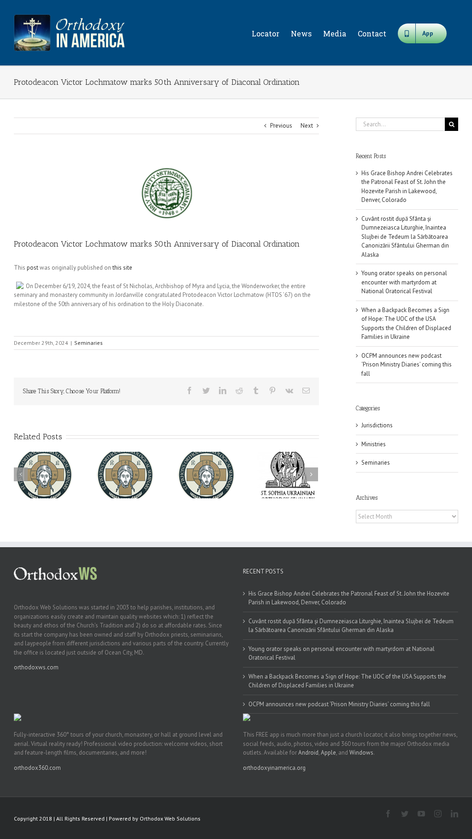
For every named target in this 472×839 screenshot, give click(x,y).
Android (308, 752)
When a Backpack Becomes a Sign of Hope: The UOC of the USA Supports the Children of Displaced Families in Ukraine (347, 681)
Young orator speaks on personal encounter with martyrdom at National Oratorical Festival (404, 282)
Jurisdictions (377, 425)
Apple (328, 752)
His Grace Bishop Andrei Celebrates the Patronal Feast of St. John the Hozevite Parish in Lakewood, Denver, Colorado (348, 598)
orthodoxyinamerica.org (274, 768)
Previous (281, 126)
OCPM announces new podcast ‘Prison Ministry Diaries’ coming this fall (406, 365)
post (32, 268)
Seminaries (88, 342)
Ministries (373, 444)
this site (122, 268)
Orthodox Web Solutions (170, 818)
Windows (361, 752)
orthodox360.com (37, 768)
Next (307, 126)
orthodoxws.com (36, 667)
